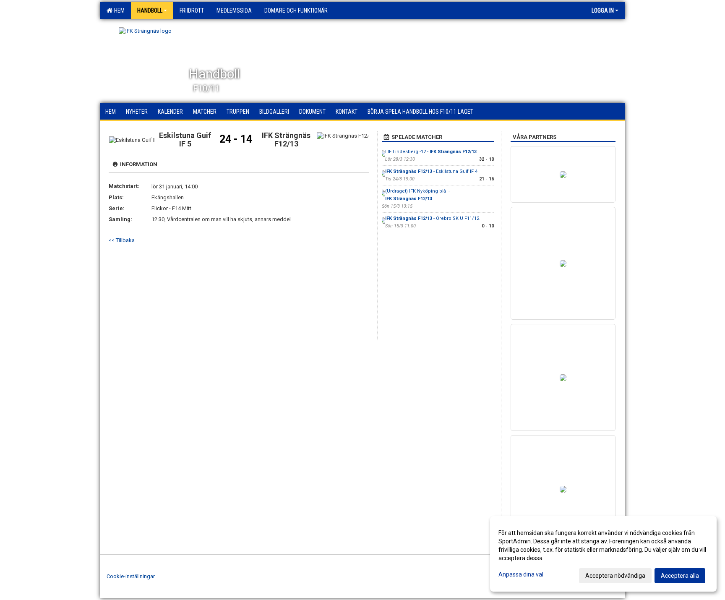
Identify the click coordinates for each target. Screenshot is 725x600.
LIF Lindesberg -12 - (431, 151)
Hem (118, 10)
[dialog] (603, 554)
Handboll (149, 10)
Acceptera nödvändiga (615, 575)
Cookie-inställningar (131, 576)
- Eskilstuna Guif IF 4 (431, 171)
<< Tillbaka (122, 240)
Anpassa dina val (520, 574)
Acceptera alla (680, 575)
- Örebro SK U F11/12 (432, 218)
